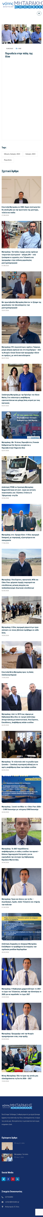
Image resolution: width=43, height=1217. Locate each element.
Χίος (19, 48)
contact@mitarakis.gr (12, 1202)
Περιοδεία (7, 160)
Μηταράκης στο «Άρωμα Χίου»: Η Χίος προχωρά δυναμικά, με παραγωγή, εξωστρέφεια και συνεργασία (20, 537)
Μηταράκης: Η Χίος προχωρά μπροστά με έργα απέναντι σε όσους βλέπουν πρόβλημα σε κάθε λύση (20, 630)
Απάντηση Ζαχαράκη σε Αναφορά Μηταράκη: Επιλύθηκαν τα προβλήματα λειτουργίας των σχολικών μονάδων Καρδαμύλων (19, 946)
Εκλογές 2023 (30, 154)
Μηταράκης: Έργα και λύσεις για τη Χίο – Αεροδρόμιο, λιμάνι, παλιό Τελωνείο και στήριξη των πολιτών (21, 902)
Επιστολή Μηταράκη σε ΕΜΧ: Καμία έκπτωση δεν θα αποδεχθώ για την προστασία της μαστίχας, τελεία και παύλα (21, 210)
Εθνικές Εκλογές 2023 (12, 154)
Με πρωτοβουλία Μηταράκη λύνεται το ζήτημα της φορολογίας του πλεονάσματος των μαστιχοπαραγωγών (21, 305)
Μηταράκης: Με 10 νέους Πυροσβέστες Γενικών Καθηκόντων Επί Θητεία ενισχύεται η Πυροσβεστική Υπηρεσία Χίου (20, 445)
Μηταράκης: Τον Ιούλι (21, 1154)
